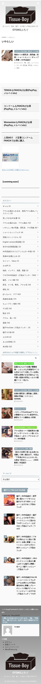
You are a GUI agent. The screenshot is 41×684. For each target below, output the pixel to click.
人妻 (28, 63)
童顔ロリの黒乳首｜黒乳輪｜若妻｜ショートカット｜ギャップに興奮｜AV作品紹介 (26, 57)
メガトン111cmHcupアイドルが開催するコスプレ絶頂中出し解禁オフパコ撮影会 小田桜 (26, 414)
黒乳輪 (25, 65)
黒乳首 (30, 65)
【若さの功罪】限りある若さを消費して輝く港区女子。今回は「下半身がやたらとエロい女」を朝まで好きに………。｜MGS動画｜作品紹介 (26, 457)
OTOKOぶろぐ (20, 29)
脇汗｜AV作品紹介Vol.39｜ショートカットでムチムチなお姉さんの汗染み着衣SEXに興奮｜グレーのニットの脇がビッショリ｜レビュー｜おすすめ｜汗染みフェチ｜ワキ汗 (26, 585)
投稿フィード (10, 644)
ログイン (8, 642)
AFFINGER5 (32, 681)
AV (21, 65)
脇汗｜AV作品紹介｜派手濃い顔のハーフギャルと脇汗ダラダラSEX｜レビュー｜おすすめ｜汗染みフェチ (26, 501)
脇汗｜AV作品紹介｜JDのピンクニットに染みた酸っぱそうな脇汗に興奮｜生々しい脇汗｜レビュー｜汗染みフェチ (26, 563)
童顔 (18, 68)
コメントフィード (12, 647)
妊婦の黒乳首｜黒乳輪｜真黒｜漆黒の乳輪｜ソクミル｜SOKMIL (26, 396)
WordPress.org (11, 649)
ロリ (18, 65)
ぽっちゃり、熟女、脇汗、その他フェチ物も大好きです (20, 676)
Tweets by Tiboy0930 (11, 615)
